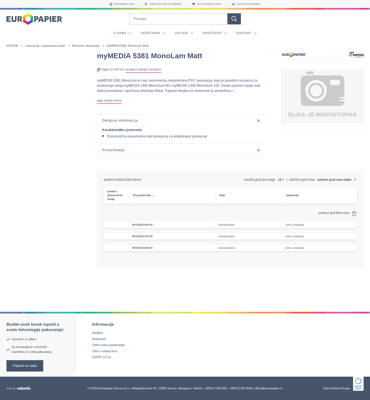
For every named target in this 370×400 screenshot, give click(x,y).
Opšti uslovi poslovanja (108, 345)
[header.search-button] (234, 18)
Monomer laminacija (85, 45)
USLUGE (182, 33)
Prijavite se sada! (25, 365)
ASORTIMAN (151, 33)
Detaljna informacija (120, 120)
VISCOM (12, 45)
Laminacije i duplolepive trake (45, 45)
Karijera (97, 332)
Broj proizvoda (142, 195)
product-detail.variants (143, 69)
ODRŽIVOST (213, 33)
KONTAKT (244, 33)
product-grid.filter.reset (334, 213)
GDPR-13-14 (101, 357)
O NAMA (120, 33)
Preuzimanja (113, 150)
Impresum (99, 339)
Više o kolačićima (104, 351)
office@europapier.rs (268, 388)
